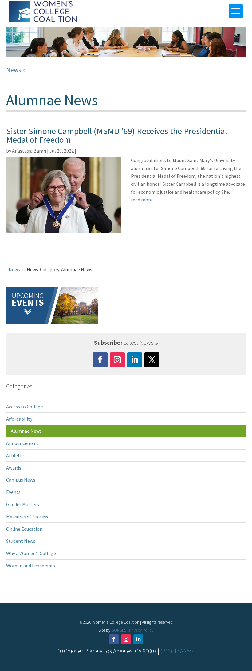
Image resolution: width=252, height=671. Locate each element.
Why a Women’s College (31, 553)
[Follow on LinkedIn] (134, 359)
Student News (20, 541)
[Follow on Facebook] (100, 359)
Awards (13, 468)
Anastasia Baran (29, 151)
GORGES (118, 630)
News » (15, 70)
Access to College (24, 406)
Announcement (22, 443)
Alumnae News (26, 431)
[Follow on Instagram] (117, 359)
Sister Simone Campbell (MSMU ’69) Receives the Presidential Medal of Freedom (116, 135)
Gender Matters (22, 504)
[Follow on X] (151, 359)
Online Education (24, 529)
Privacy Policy (141, 630)
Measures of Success (27, 517)
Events (13, 492)
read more (141, 200)
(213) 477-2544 (177, 651)
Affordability (19, 419)
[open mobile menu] (235, 11)
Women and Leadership (30, 565)
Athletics (16, 455)
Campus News (20, 480)
